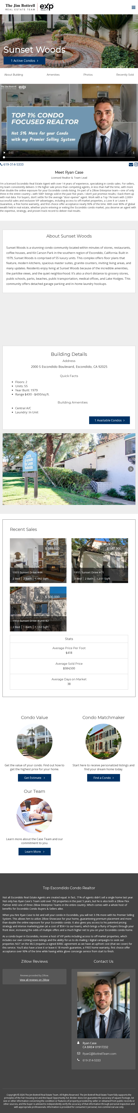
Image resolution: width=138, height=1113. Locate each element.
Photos (88, 74)
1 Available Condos (108, 420)
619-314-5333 (13, 164)
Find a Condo (102, 778)
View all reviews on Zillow (34, 979)
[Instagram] (136, 164)
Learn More (33, 852)
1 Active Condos (23, 60)
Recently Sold (125, 74)
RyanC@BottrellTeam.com (99, 1053)
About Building (13, 74)
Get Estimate (33, 778)
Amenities (53, 74)
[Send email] (131, 164)
